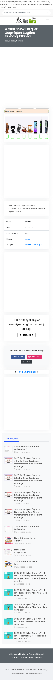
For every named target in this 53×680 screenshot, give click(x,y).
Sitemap (15, 657)
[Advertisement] (26, 75)
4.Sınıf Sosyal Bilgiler (33, 244)
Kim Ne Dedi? (27, 657)
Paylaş (27, 362)
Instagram (35, 357)
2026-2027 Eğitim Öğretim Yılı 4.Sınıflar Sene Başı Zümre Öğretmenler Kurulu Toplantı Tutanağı (28, 462)
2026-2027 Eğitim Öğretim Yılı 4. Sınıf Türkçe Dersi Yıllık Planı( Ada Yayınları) (30, 607)
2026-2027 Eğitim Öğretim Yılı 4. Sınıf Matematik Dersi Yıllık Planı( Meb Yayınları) (30, 636)
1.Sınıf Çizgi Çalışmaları (20, 551)
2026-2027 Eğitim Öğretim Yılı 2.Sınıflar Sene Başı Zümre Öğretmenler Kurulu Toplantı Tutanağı (28, 496)
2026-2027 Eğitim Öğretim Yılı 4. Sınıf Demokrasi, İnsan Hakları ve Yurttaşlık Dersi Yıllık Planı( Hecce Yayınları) (30, 577)
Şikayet (40, 654)
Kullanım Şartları (28, 654)
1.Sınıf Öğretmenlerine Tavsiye (24, 539)
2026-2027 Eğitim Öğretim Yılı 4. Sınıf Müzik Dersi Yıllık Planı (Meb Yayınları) (30, 621)
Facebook (19, 357)
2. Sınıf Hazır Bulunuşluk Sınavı (25, 563)
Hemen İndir (27, 335)
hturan (27, 239)
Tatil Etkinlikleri (26, 372)
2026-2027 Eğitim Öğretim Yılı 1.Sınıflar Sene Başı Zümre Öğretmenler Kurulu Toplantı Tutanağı (28, 513)
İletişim (38, 657)
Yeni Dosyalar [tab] (11, 438)
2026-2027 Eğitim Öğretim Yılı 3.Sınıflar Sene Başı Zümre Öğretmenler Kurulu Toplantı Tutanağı (28, 479)
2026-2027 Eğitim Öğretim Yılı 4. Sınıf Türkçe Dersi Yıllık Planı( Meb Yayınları (30, 593)
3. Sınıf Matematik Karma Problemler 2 (26, 448)
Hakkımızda (13, 654)
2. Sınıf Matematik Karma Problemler (26, 528)
